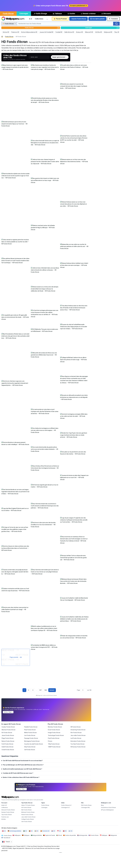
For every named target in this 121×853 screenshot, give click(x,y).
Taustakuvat (6, 837)
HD (26, 831)
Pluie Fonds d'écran (30, 729)
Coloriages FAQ (85, 807)
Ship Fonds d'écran (29, 747)
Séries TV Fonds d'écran (28, 805)
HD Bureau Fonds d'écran (78, 747)
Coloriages (23, 14)
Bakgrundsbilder (37, 835)
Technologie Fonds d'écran (56, 735)
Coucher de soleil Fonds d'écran (33, 744)
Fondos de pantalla (70, 835)
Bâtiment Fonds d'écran (28, 812)
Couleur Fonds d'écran (8, 727)
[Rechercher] (116, 24)
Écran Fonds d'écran (54, 729)
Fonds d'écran (8, 14)
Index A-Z (4, 805)
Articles (3, 819)
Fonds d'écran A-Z (66, 805)
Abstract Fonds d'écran (8, 729)
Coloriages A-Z (65, 807)
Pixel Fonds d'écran (53, 738)
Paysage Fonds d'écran (31, 738)
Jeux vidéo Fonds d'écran (78, 735)
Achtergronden (83, 835)
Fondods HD (45, 831)
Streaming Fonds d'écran (78, 729)
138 (45, 690)
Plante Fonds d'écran (27, 814)
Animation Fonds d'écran (78, 741)
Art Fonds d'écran (7, 732)
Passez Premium (61, 19)
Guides (72, 14)
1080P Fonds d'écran (54, 747)
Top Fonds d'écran (6, 814)
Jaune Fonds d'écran (8, 735)
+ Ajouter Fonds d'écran (78, 19)
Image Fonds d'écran (54, 732)
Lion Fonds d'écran (29, 735)
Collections (39, 19)
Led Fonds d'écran (76, 738)
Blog (102, 805)
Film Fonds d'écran (76, 732)
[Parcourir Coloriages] (118, 28)
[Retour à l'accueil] (12, 19)
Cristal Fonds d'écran (8, 749)
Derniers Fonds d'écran (7, 812)
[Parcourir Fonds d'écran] (58, 28)
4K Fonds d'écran (76, 727)
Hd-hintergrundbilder (15, 831)
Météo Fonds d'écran (30, 732)
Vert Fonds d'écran (26, 821)
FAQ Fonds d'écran (86, 805)
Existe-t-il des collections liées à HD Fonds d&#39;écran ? (21, 777)
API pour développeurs (107, 810)
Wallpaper (26, 835)
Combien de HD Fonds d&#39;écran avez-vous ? (18, 773)
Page (78, 690)
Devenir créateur (89, 14)
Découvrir (107, 14)
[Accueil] (2, 36)
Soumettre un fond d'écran (108, 807)
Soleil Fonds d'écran (7, 747)
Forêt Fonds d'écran (7, 744)
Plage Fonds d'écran (8, 738)
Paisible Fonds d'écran (30, 727)
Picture (50, 741)
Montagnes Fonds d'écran (32, 741)
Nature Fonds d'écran (8, 741)
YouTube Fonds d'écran (78, 744)
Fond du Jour (5, 817)
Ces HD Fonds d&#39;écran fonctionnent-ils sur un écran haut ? (23, 760)
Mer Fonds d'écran (26, 810)
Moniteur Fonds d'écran (55, 727)
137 (40, 690)
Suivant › (52, 690)
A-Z (30, 19)
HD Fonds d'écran (26, 807)
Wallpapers (17, 835)
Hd (5, 831)
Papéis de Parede (50, 835)
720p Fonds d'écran (54, 744)
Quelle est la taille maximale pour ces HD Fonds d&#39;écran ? (22, 769)
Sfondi (60, 835)
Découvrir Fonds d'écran (8, 810)
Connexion (114, 19)
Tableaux (58, 14)
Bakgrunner (114, 835)
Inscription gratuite (98, 19)
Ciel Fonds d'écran (29, 749)
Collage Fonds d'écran (27, 819)
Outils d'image (41, 14)
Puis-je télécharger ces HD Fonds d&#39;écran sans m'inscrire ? (23, 765)
